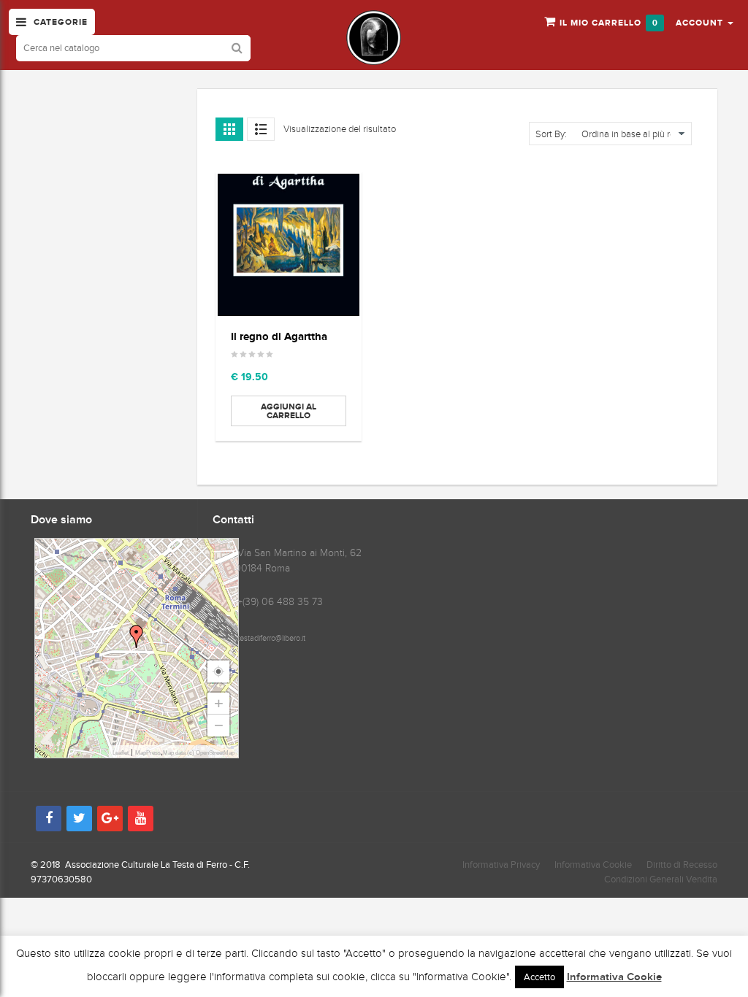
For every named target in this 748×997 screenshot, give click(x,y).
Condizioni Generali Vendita (660, 879)
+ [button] (219, 703)
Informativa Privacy (501, 864)
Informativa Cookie (593, 864)
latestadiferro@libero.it (268, 638)
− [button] (219, 725)
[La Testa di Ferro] (373, 37)
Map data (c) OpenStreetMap (198, 753)
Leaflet (120, 753)
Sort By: (551, 134)
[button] (704, 22)
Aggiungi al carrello (288, 410)
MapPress (148, 753)
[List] (261, 129)
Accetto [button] (539, 976)
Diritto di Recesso (681, 864)
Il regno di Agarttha (279, 336)
